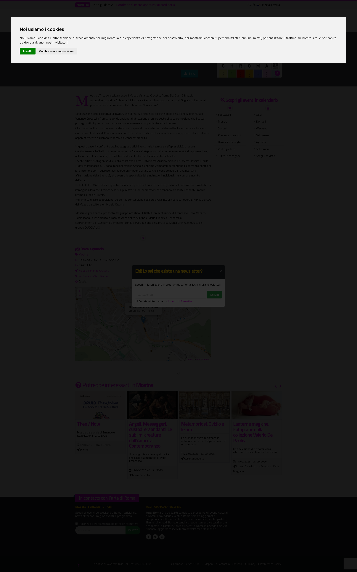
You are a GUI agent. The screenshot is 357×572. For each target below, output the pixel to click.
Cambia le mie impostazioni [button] (56, 51)
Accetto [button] (28, 51)
